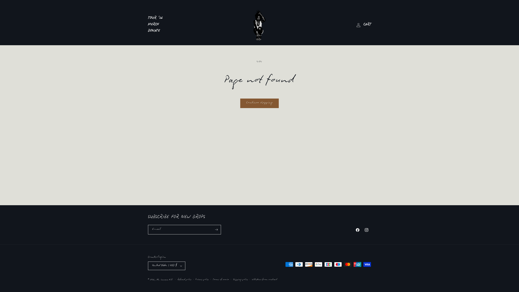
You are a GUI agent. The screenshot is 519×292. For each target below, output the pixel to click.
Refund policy (185, 280)
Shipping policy (240, 280)
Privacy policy (202, 280)
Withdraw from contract (264, 280)
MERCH (153, 25)
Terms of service (221, 280)
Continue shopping (259, 103)
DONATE (154, 31)
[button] (367, 25)
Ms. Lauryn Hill (165, 280)
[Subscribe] (216, 229)
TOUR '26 (155, 18)
